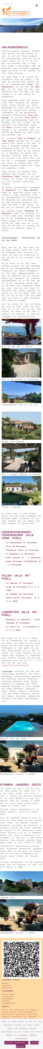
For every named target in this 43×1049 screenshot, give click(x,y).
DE (6, 4)
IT (11, 4)
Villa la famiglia (26, 138)
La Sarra (7, 127)
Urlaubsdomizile (8, 1003)
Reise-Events (7, 999)
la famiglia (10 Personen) (19, 594)
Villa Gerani (8, 141)
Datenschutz (7, 988)
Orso (30, 84)
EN (9, 4)
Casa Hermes (30, 190)
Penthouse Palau (10, 176)
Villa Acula (30, 117)
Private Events (8, 994)
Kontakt (5, 983)
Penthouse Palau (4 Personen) (22, 550)
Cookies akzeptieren (16, 1043)
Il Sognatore (9, 190)
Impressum (6, 985)
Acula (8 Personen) (16, 587)
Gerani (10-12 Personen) (18, 598)
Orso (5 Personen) (16, 546)
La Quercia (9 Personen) (19, 583)
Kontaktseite (8, 648)
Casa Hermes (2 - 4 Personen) (23, 557)
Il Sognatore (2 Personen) (20, 554)
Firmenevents (7, 996)
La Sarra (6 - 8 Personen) (21, 627)
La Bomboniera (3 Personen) (21, 543)
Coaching (6, 1001)
